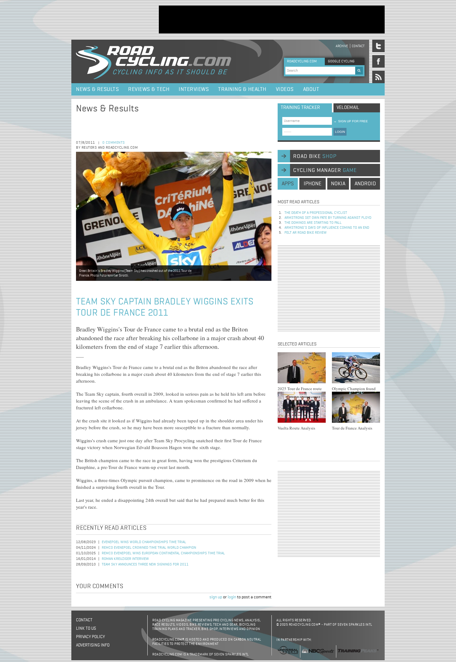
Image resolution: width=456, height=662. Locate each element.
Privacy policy (90, 637)
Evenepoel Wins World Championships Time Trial (144, 542)
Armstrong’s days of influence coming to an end (326, 228)
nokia (338, 184)
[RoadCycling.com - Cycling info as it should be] (153, 61)
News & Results (97, 89)
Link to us (86, 628)
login (232, 597)
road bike (315, 156)
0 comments (113, 143)
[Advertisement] (272, 20)
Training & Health (242, 89)
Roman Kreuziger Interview (125, 559)
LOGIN (340, 131)
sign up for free (350, 121)
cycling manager (325, 170)
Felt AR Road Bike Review (305, 233)
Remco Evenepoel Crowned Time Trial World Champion (149, 548)
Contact (358, 46)
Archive (342, 46)
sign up (215, 597)
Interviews (194, 89)
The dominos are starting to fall (313, 223)
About (311, 89)
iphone (312, 184)
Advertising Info (93, 645)
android (365, 184)
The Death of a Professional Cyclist (315, 213)
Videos (285, 89)
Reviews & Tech (148, 89)
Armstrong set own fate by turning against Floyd (327, 218)
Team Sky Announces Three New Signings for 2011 (145, 564)
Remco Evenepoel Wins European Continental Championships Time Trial (163, 553)
